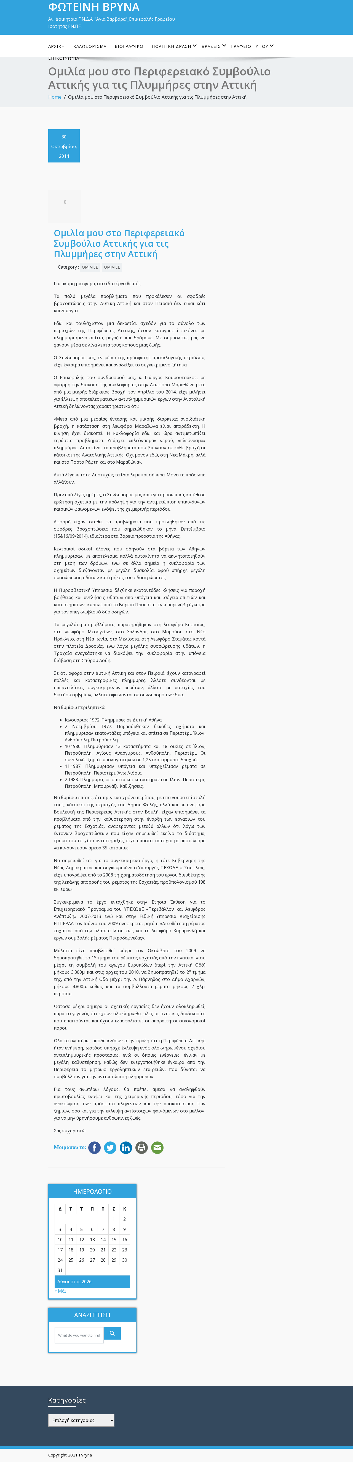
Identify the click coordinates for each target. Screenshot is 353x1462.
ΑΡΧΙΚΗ (56, 46)
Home (54, 97)
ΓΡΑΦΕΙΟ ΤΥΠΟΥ (249, 46)
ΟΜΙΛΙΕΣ (90, 267)
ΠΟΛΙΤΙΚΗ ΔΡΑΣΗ (171, 46)
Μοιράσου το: (70, 1147)
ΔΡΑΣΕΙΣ (211, 46)
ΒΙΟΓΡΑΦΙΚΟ (129, 46)
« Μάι (60, 1291)
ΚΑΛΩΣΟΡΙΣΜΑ (89, 46)
